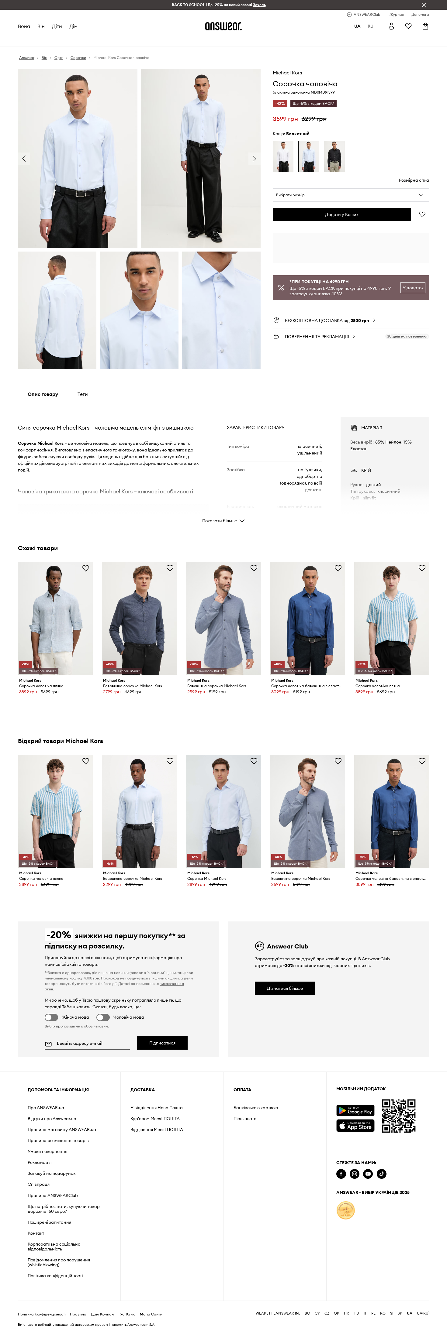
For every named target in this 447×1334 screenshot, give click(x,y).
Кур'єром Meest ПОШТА (155, 1118)
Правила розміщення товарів (58, 1140)
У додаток (413, 287)
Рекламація (39, 1162)
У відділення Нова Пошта (156, 1107)
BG (307, 1313)
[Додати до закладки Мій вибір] (422, 214)
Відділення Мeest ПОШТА (156, 1129)
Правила (78, 1314)
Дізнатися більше (285, 988)
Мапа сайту (151, 1314)
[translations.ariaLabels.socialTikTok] (381, 1174)
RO (383, 1313)
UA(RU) (423, 1313)
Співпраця (39, 1184)
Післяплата (245, 1118)
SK (400, 1313)
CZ (326, 1313)
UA (409, 1313)
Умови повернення (47, 1151)
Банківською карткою (256, 1107)
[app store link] (355, 1124)
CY (317, 1313)
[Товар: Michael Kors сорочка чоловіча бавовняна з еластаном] (307, 618)
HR (346, 1313)
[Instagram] (354, 1174)
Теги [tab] (83, 394)
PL (373, 1313)
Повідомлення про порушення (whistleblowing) (59, 1262)
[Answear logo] (223, 26)
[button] (351, 195)
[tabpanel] (223, 464)
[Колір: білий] (283, 156)
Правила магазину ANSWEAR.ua (62, 1129)
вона (24, 26)
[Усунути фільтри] (424, 5)
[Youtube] (368, 1174)
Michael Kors (287, 73)
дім (73, 26)
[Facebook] (341, 1174)
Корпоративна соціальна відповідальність (54, 1246)
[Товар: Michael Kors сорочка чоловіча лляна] (55, 618)
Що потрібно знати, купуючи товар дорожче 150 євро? (64, 1209)
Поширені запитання (49, 1222)
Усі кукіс (127, 1314)
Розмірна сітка (414, 180)
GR (336, 1313)
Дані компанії (103, 1314)
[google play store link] (355, 1110)
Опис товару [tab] (43, 394)
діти (57, 26)
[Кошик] (425, 26)
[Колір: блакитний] (308, 156)
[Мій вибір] (408, 26)
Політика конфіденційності (55, 1275)
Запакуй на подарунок (51, 1173)
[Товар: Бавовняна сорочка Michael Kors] (139, 618)
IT (365, 1313)
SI (391, 1313)
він (41, 26)
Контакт (36, 1233)
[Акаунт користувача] (391, 26)
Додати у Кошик (342, 214)
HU (356, 1313)
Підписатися (162, 1043)
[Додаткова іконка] (345, 1210)
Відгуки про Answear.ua (52, 1118)
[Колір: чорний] (334, 156)
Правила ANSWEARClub (53, 1195)
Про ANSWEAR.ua (46, 1107)
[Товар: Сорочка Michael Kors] (223, 811)
